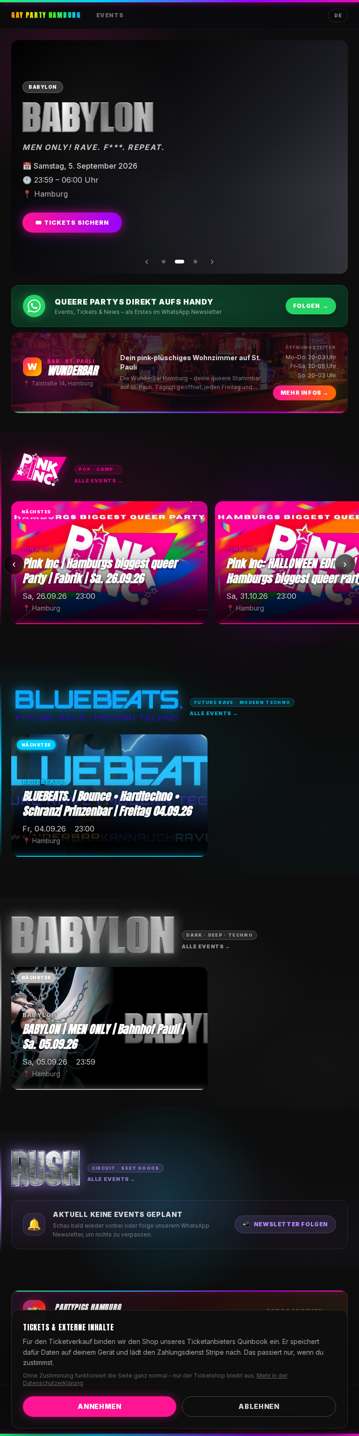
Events (110, 15)
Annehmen (100, 1406)
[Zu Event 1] (163, 261)
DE (338, 15)
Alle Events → (98, 480)
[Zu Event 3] (195, 261)
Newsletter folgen (285, 1224)
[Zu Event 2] (179, 261)
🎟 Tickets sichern (72, 222)
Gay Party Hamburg (46, 15)
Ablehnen (259, 1406)
